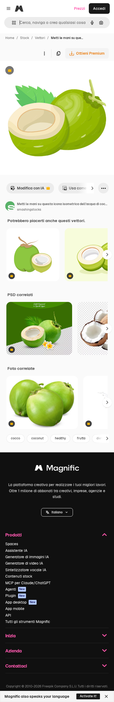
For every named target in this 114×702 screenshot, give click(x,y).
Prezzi (79, 8)
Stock (24, 38)
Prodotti (13, 535)
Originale (35, 70)
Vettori (40, 38)
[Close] (106, 696)
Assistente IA (16, 550)
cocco (15, 438)
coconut (37, 438)
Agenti (15, 589)
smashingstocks (29, 209)
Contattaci (16, 666)
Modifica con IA (27, 189)
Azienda (13, 650)
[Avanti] (92, 188)
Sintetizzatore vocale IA (25, 569)
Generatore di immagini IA (27, 556)
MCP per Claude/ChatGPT (28, 582)
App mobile (14, 608)
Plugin (15, 595)
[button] (57, 512)
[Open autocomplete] (12, 23)
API (8, 615)
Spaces (11, 543)
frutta (81, 438)
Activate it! (88, 696)
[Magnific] (57, 469)
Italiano (57, 512)
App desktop (20, 602)
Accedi (99, 8)
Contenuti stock (18, 576)
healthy (60, 438)
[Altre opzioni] (44, 53)
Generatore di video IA (24, 563)
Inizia (10, 635)
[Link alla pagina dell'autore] (10, 207)
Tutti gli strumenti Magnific (27, 621)
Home (9, 38)
